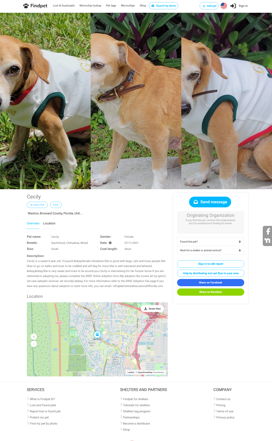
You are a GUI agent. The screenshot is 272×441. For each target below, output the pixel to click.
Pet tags (111, 5)
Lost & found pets (64, 5)
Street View (155, 308)
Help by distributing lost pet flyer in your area (211, 273)
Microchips (128, 5)
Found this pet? (189, 241)
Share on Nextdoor (210, 292)
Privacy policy (225, 417)
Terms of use (224, 411)
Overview (33, 223)
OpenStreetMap (145, 372)
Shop (143, 5)
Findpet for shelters (135, 399)
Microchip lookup (90, 5)
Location (49, 223)
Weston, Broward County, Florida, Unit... (55, 213)
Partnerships (131, 417)
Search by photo (165, 5)
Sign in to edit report (210, 263)
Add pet (211, 6)
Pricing (220, 405)
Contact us (223, 399)
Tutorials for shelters (136, 405)
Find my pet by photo (43, 423)
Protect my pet (39, 417)
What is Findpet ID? (42, 399)
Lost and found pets (43, 405)
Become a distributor (136, 423)
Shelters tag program (136, 411)
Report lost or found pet (45, 411)
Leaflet (130, 372)
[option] (45, 101)
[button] (95, 331)
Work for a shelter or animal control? (200, 250)
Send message (213, 202)
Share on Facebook (210, 282)
